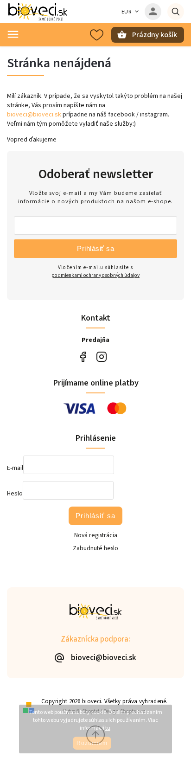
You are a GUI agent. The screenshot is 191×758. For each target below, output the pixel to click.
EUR (126, 12)
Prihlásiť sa (95, 248)
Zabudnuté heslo (95, 548)
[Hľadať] (175, 11)
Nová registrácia (95, 535)
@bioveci (83, 357)
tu (107, 728)
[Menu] (13, 34)
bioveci (101, 357)
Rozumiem (92, 743)
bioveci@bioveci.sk (34, 114)
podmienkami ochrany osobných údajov (95, 275)
